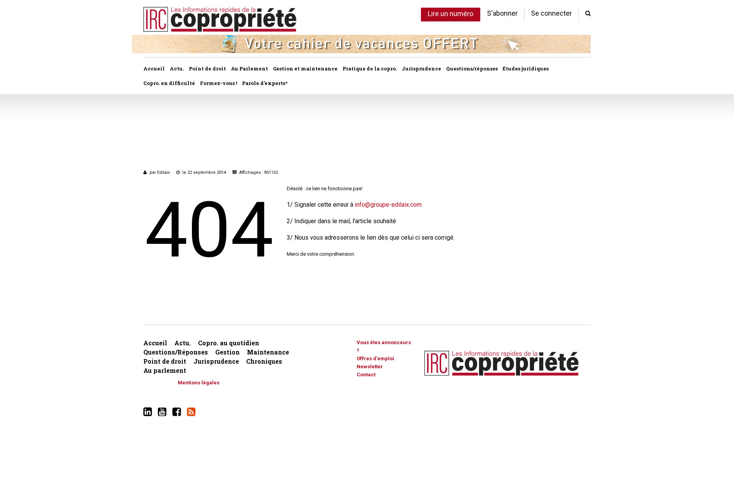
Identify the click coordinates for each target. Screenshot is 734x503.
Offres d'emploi (375, 358)
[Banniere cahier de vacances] (361, 43)
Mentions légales (198, 382)
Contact (366, 374)
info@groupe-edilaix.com (388, 204)
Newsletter (370, 366)
